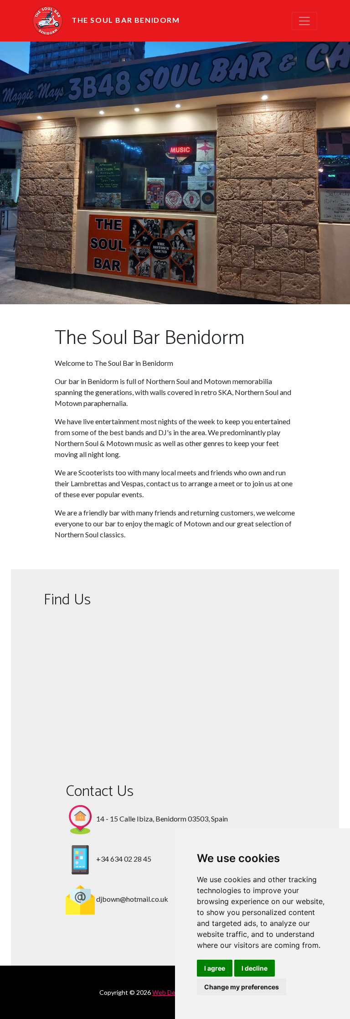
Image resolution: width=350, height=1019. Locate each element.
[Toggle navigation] (304, 21)
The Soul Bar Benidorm (126, 20)
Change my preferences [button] (241, 987)
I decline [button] (255, 968)
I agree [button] (214, 968)
